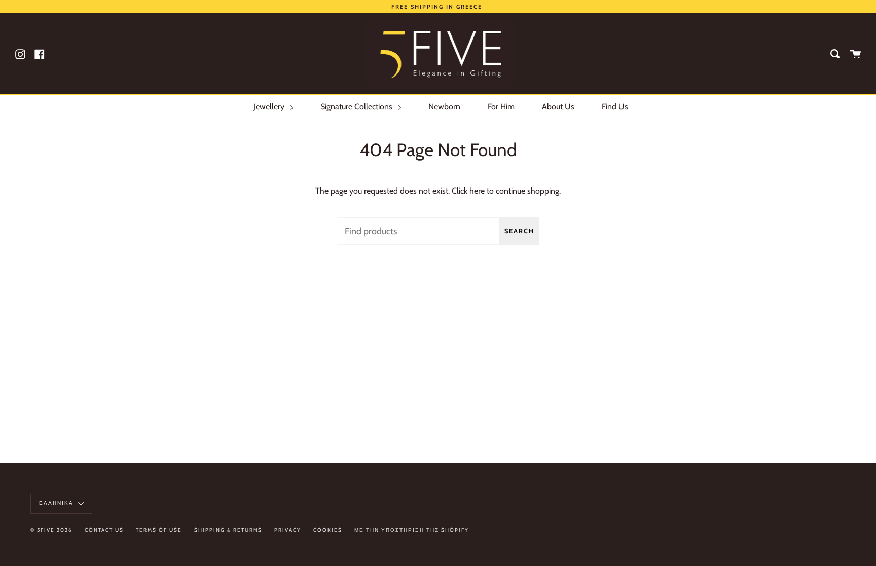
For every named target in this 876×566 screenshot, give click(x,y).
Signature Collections (357, 106)
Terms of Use (159, 529)
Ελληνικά (57, 503)
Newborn (444, 106)
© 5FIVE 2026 (51, 529)
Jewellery (269, 106)
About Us (558, 106)
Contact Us (104, 529)
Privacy (287, 529)
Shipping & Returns (228, 529)
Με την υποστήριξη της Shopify (411, 529)
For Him (501, 106)
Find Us (615, 106)
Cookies (327, 529)
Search (519, 231)
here (477, 191)
